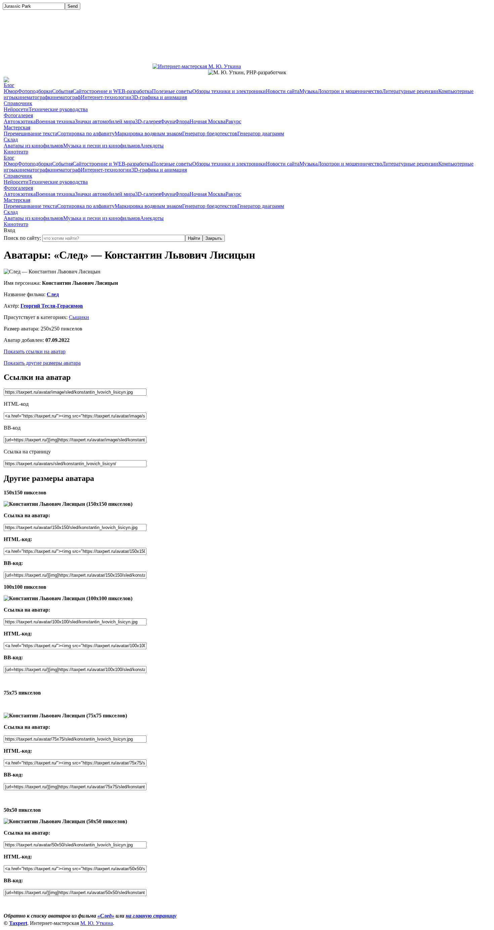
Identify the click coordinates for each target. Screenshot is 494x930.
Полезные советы (172, 91)
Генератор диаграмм (260, 133)
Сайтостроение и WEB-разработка (112, 91)
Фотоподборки (35, 91)
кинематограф (31, 97)
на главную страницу (151, 916)
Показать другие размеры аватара (42, 363)
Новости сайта (282, 91)
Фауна (168, 121)
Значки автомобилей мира (105, 121)
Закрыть (213, 238)
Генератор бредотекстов (209, 133)
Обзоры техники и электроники (229, 91)
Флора (182, 121)
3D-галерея (148, 121)
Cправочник (18, 103)
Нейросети (16, 109)
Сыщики (79, 317)
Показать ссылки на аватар (35, 351)
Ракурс (233, 121)
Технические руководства (58, 109)
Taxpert (18, 923)
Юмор (11, 91)
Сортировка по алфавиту (86, 133)
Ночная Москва (207, 121)
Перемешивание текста (30, 133)
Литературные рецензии (410, 91)
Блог (9, 85)
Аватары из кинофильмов (33, 145)
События (62, 91)
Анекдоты (152, 145)
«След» (105, 916)
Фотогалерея (18, 115)
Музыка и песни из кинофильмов (101, 145)
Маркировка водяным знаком (148, 133)
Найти (194, 238)
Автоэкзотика (20, 121)
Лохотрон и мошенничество (350, 91)
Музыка (308, 91)
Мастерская (17, 127)
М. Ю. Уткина (96, 923)
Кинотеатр (16, 151)
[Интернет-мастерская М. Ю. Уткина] (197, 65)
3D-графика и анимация (159, 97)
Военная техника (55, 121)
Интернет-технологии (106, 97)
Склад (11, 139)
